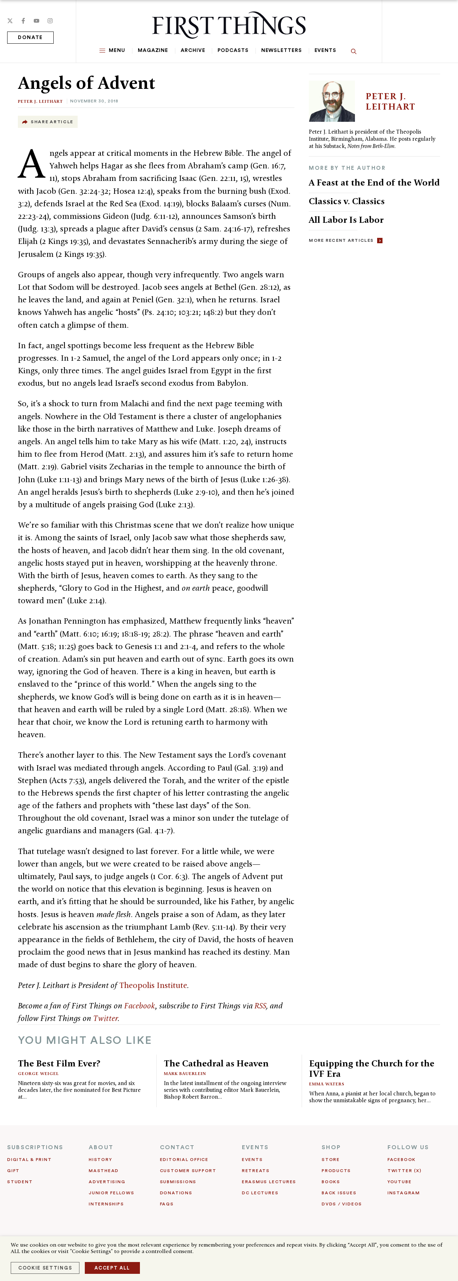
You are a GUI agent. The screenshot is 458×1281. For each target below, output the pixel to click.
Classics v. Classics (347, 201)
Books (331, 1182)
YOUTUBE (399, 1182)
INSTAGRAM (404, 1193)
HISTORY (100, 1159)
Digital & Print (29, 1159)
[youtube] (36, 21)
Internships (106, 1204)
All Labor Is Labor (346, 219)
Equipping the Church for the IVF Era (371, 1068)
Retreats (256, 1171)
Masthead (104, 1171)
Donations (176, 1193)
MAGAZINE (153, 50)
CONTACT (177, 1147)
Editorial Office (184, 1159)
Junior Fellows (112, 1193)
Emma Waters (327, 1083)
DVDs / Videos (342, 1204)
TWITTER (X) (405, 1171)
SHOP (331, 1147)
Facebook (139, 1006)
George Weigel (38, 1073)
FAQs (167, 1204)
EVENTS (255, 1147)
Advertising (107, 1182)
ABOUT (101, 1147)
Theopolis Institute (153, 985)
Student (20, 1182)
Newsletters (281, 50)
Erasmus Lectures (269, 1182)
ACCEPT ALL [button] (112, 1268)
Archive (193, 50)
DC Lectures (260, 1193)
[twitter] (10, 21)
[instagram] (50, 21)
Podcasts (233, 50)
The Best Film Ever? (59, 1063)
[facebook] (23, 21)
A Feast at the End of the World (374, 182)
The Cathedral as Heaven (216, 1063)
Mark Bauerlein (185, 1073)
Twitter (105, 1018)
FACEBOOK (402, 1159)
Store (331, 1159)
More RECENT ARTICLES (341, 240)
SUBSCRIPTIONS (35, 1147)
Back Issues (339, 1193)
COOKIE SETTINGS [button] (45, 1268)
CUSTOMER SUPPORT (188, 1171)
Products (336, 1171)
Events (325, 50)
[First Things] (229, 25)
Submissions (178, 1182)
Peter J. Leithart (40, 101)
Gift (13, 1171)
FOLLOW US (408, 1147)
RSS (260, 1006)
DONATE (30, 37)
